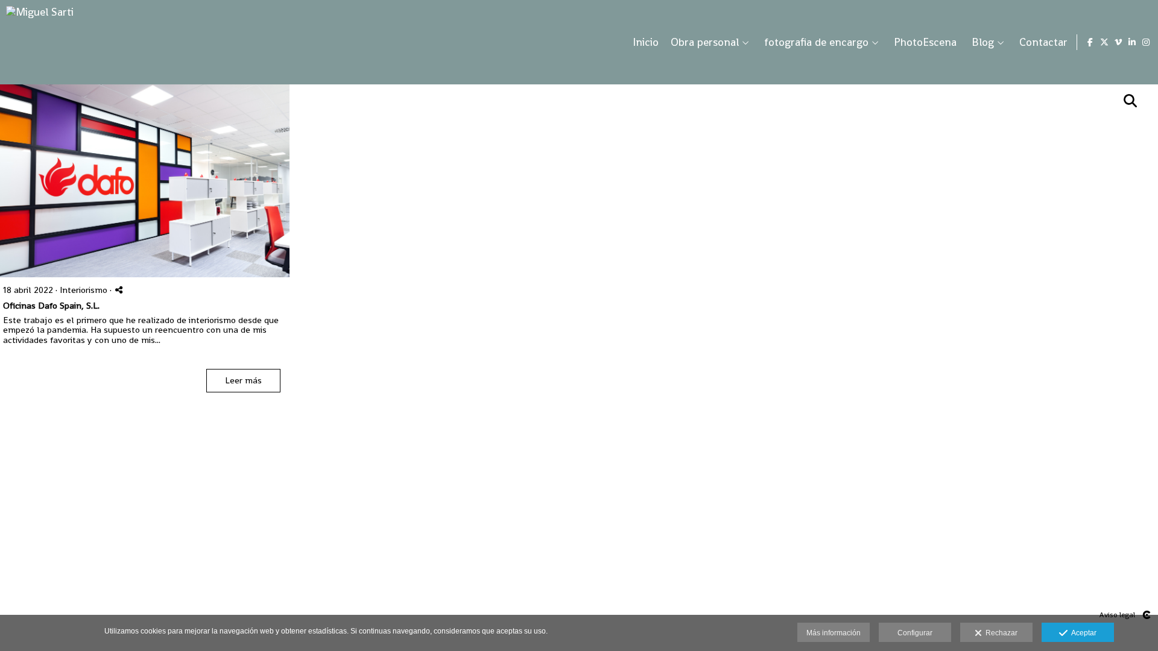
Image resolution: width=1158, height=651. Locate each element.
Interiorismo (83, 289)
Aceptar (1082, 633)
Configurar (914, 633)
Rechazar (999, 633)
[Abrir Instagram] (1146, 42)
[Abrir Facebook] (1090, 42)
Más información (833, 633)
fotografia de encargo (816, 42)
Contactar (1043, 42)
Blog (983, 42)
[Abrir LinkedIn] (1132, 42)
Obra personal (705, 42)
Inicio (646, 42)
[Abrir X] (1104, 42)
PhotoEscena (925, 42)
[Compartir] (119, 289)
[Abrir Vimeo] (1118, 42)
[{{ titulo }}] (145, 180)
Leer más (243, 380)
